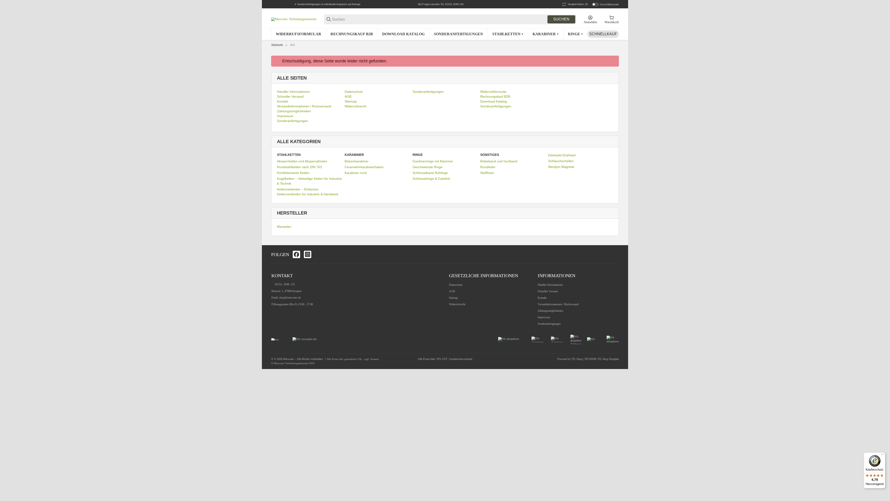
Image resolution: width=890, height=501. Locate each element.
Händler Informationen (550, 284)
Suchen (561, 19)
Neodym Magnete (561, 167)
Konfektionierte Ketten (293, 173)
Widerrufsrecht (457, 304)
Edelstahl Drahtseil (561, 155)
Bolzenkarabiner (357, 161)
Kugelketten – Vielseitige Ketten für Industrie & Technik (309, 181)
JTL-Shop (577, 359)
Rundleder (488, 167)
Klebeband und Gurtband (498, 161)
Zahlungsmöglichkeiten (550, 310)
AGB (452, 291)
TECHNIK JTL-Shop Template (601, 359)
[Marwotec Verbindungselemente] (294, 19)
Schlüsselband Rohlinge (430, 173)
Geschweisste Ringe (427, 167)
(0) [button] (578, 4)
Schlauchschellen (561, 161)
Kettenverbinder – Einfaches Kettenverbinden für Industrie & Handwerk (307, 191)
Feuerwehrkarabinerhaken (364, 167)
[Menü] (882, 455)
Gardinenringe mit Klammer (433, 161)
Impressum (544, 317)
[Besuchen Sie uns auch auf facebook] (296, 254)
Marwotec (284, 226)
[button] (615, 254)
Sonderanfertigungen (549, 323)
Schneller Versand (548, 291)
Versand (374, 359)
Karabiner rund (356, 173)
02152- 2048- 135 (285, 284)
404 (292, 45)
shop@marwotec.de (290, 297)
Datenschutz (455, 284)
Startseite (277, 45)
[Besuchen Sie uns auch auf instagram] (307, 254)
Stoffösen (487, 173)
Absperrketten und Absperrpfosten (302, 161)
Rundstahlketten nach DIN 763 (299, 167)
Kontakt (542, 297)
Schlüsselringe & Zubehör (431, 178)
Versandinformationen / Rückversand (558, 304)
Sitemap (453, 297)
